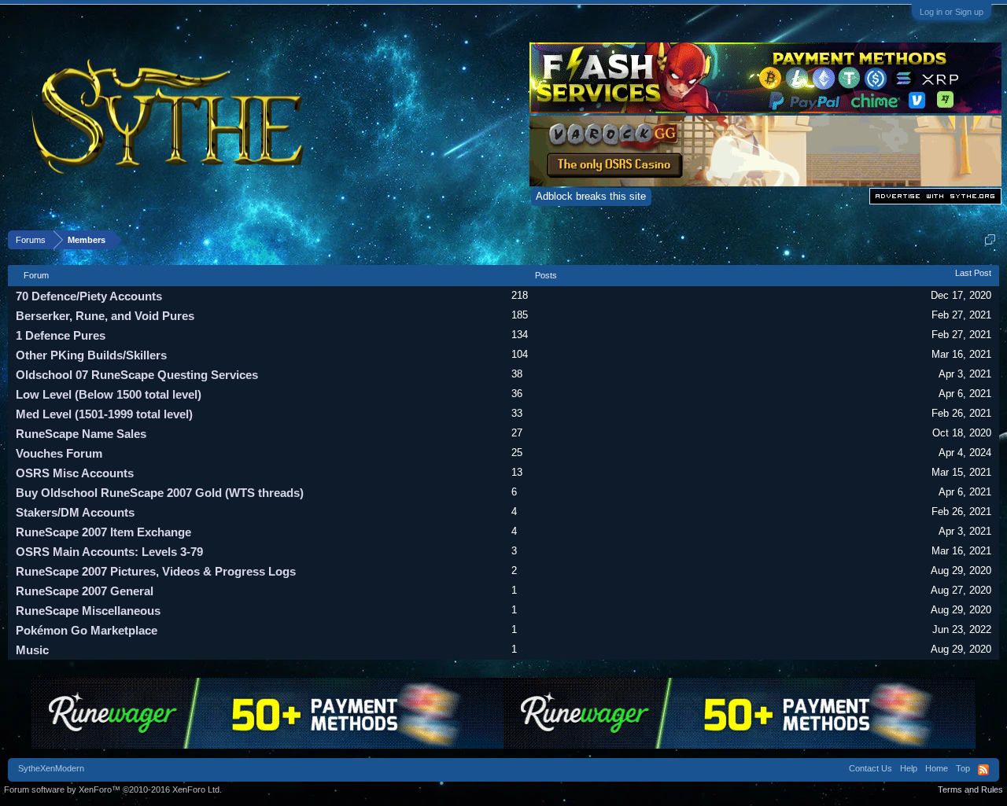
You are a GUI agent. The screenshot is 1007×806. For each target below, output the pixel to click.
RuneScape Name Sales (81, 433)
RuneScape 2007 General (84, 591)
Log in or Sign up (951, 12)
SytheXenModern (51, 768)
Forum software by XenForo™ (113, 789)
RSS (983, 769)
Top (963, 768)
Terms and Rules (970, 789)
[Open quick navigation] (990, 239)
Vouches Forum (59, 453)
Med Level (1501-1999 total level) (104, 414)
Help (908, 768)
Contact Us (870, 768)
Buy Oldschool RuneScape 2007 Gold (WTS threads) (160, 492)
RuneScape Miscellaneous (88, 610)
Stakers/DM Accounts (75, 512)
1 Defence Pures (60, 335)
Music (32, 650)
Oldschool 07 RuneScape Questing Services (137, 374)
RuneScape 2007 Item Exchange (103, 532)
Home (936, 768)
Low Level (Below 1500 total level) (108, 394)
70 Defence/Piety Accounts (89, 296)
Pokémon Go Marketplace (86, 630)
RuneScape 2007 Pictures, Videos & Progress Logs (156, 571)
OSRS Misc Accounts (75, 473)
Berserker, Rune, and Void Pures (105, 315)
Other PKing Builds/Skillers (91, 355)
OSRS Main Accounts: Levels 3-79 (109, 551)
